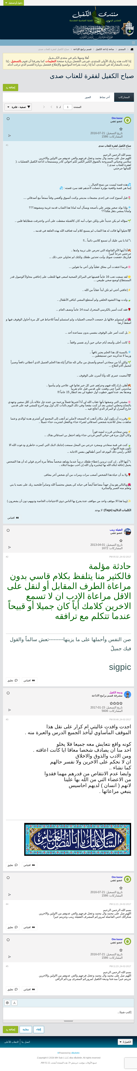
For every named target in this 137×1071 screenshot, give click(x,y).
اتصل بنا (26, 1041)
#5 (7, 966)
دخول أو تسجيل (15, 3)
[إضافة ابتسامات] (7, 1003)
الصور (88, 97)
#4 (7, 904)
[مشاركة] (9, 135)
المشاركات (124, 97)
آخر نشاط (105, 97)
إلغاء (38, 1029)
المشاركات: (116, 136)
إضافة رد (10, 1029)
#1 (7, 145)
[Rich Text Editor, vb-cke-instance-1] (68, 1013)
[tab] (124, 97)
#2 (7, 557)
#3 (7, 719)
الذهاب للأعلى (11, 1041)
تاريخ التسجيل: (114, 133)
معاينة (26, 1029)
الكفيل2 (127, 1041)
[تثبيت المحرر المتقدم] (14, 1003)
